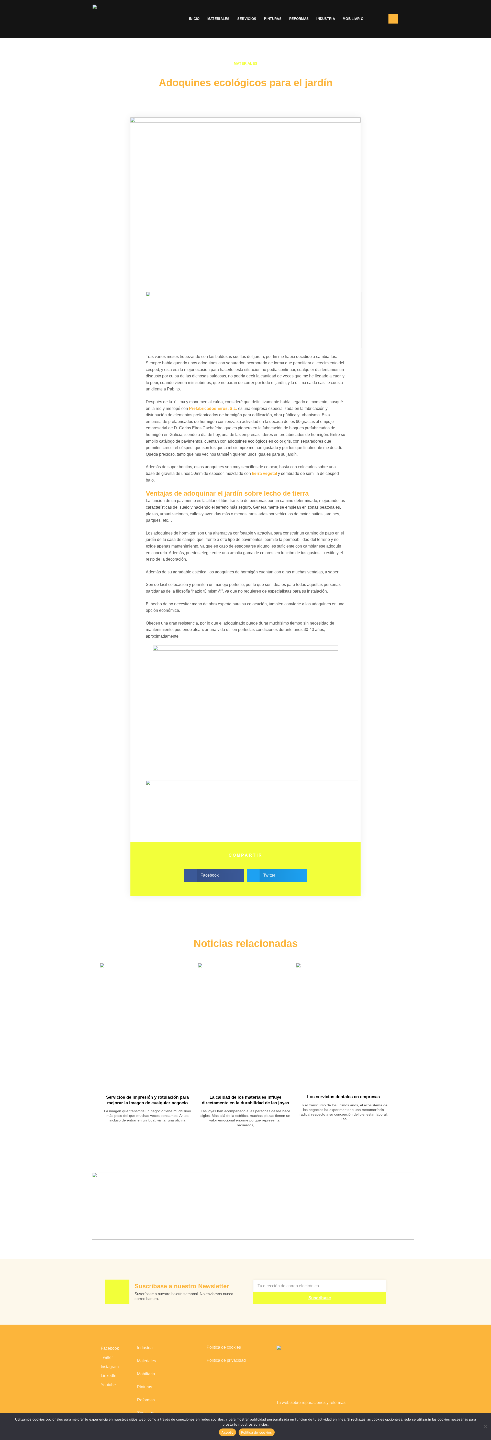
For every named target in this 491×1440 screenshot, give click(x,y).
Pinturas (272, 19)
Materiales (218, 19)
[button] (376, 19)
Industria (325, 19)
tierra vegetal (264, 473)
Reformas (299, 19)
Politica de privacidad (226, 1360)
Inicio (194, 19)
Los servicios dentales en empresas (343, 1096)
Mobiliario (353, 19)
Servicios (246, 19)
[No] (485, 1426)
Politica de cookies (224, 1347)
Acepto (227, 1432)
